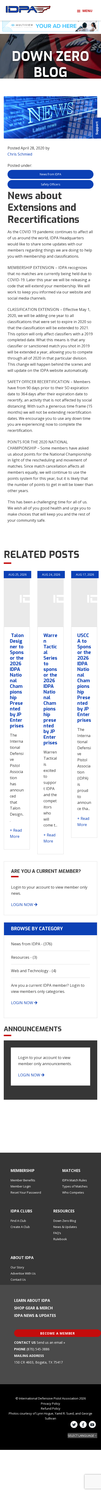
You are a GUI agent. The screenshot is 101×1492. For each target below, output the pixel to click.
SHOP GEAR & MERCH (33, 1308)
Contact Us (18, 1279)
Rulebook (60, 1239)
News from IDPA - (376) (31, 944)
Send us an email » (51, 1342)
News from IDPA (50, 174)
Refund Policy (50, 1408)
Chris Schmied (20, 154)
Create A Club (20, 1227)
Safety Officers (50, 184)
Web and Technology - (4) (33, 970)
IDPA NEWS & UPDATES (35, 1315)
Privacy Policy (50, 1403)
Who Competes (73, 1192)
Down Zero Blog (64, 1221)
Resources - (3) (24, 957)
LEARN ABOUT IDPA (32, 1300)
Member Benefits (23, 1180)
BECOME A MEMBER (57, 1333)
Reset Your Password (26, 1192)
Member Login (21, 1186)
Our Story (17, 1267)
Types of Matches (75, 1186)
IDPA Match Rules (74, 1180)
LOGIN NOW (22, 904)
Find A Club (18, 1221)
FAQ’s (57, 1233)
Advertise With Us (23, 1273)
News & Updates (65, 1227)
